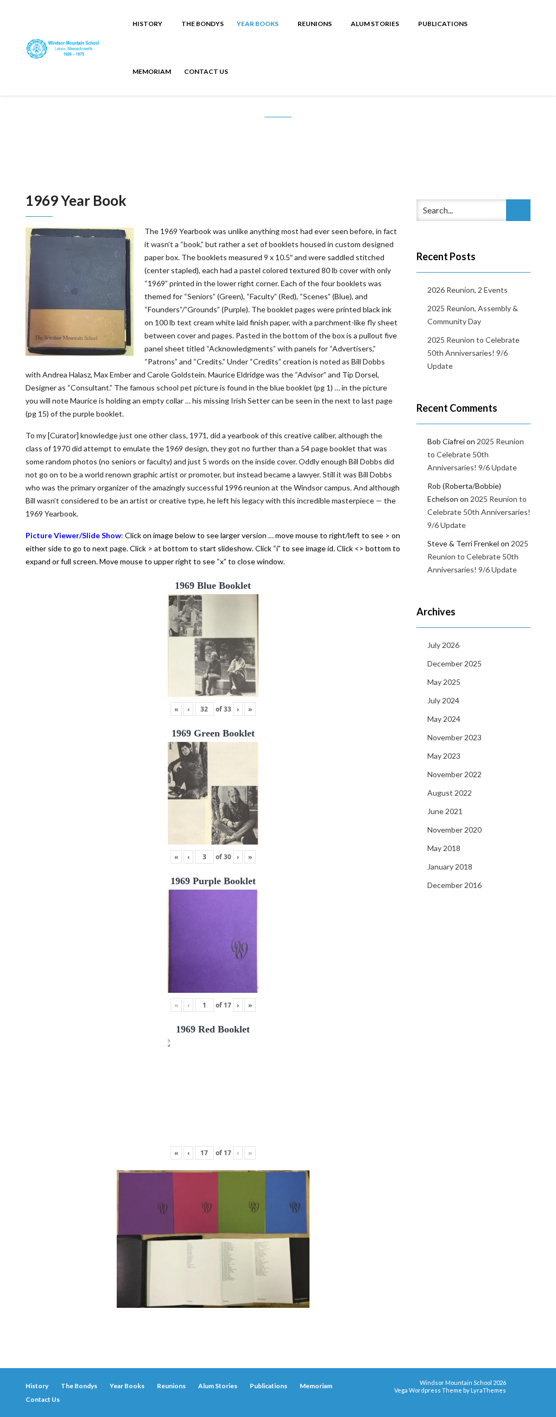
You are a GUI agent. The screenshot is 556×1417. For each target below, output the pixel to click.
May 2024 (443, 718)
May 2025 (443, 682)
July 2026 (443, 645)
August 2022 (449, 792)
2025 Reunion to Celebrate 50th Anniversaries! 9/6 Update (473, 352)
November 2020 (454, 829)
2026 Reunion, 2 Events (467, 289)
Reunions (315, 24)
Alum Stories (375, 24)
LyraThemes (488, 1390)
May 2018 (443, 848)
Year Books (258, 24)
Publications (443, 24)
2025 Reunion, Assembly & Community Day (472, 315)
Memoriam (151, 71)
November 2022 (454, 774)
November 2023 (454, 737)
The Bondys (202, 24)
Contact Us (206, 71)
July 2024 (443, 700)
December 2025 (454, 663)
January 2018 (449, 866)
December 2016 (454, 885)
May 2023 (443, 755)
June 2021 (445, 811)
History (147, 24)
